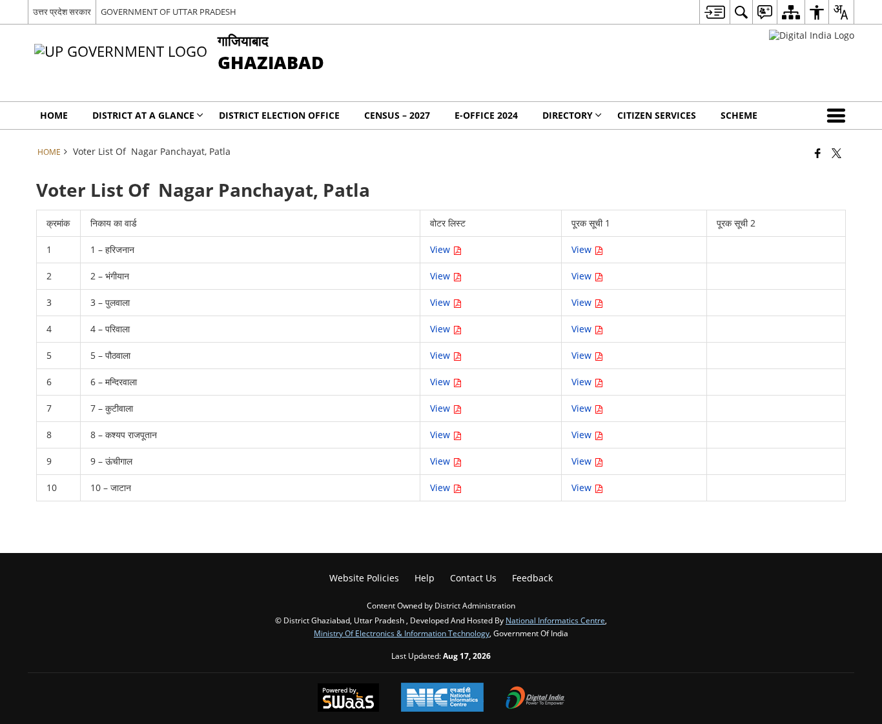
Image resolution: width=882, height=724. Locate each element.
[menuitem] (714, 12)
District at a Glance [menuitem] (143, 115)
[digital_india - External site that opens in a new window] (811, 35)
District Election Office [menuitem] (279, 115)
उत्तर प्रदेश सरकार (62, 11)
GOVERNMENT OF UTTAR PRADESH (168, 11)
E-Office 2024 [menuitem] (486, 115)
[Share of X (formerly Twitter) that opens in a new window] (836, 153)
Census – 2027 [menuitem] (397, 115)
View (582, 249)
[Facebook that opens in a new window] (818, 153)
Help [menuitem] (425, 578)
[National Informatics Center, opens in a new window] (442, 698)
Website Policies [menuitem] (364, 578)
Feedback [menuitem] (532, 578)
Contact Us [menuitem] (473, 578)
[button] (838, 115)
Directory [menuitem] (567, 115)
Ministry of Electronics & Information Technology (401, 633)
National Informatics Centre (555, 620)
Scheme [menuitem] (739, 115)
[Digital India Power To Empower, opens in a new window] (535, 699)
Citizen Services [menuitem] (656, 115)
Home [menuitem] (54, 115)
